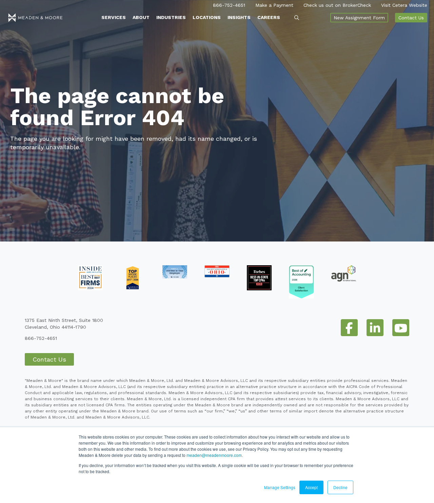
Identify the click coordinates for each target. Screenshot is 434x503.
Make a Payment (274, 5)
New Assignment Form (359, 17)
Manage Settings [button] (279, 487)
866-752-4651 (229, 5)
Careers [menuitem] (268, 17)
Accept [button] (311, 487)
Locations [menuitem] (207, 17)
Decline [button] (340, 487)
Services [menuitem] (113, 17)
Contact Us (411, 17)
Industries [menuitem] (171, 17)
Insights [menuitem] (239, 17)
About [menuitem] (141, 17)
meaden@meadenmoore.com (214, 455)
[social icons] (349, 327)
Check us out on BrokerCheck (337, 5)
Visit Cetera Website (404, 5)
